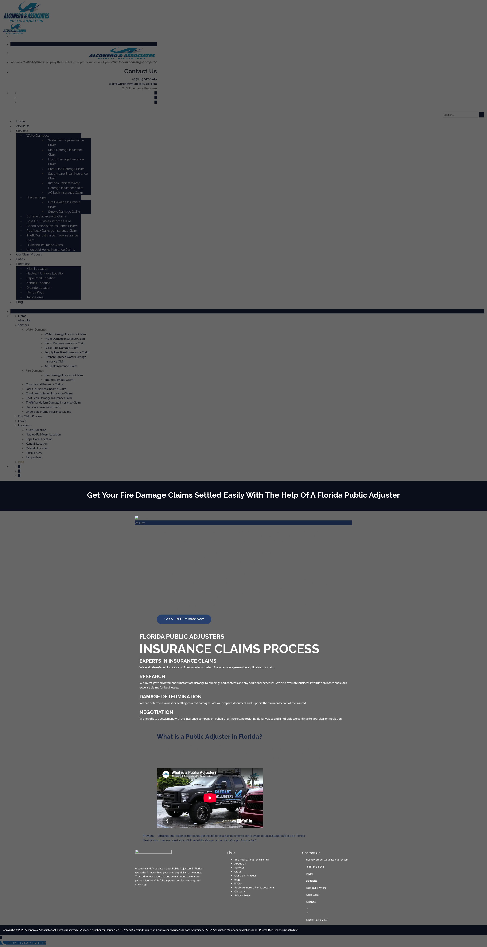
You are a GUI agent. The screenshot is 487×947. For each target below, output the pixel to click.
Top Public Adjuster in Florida (251, 859)
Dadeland (311, 880)
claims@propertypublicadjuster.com (327, 859)
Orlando (311, 901)
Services (239, 867)
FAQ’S (238, 883)
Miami (309, 873)
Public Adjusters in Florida (187, 868)
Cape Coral (312, 894)
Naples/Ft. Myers (316, 887)
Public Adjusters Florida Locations (254, 887)
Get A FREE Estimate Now (184, 619)
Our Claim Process (245, 875)
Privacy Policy (242, 895)
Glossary (239, 891)
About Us (240, 863)
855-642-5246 (315, 866)
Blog (237, 879)
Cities (237, 871)
